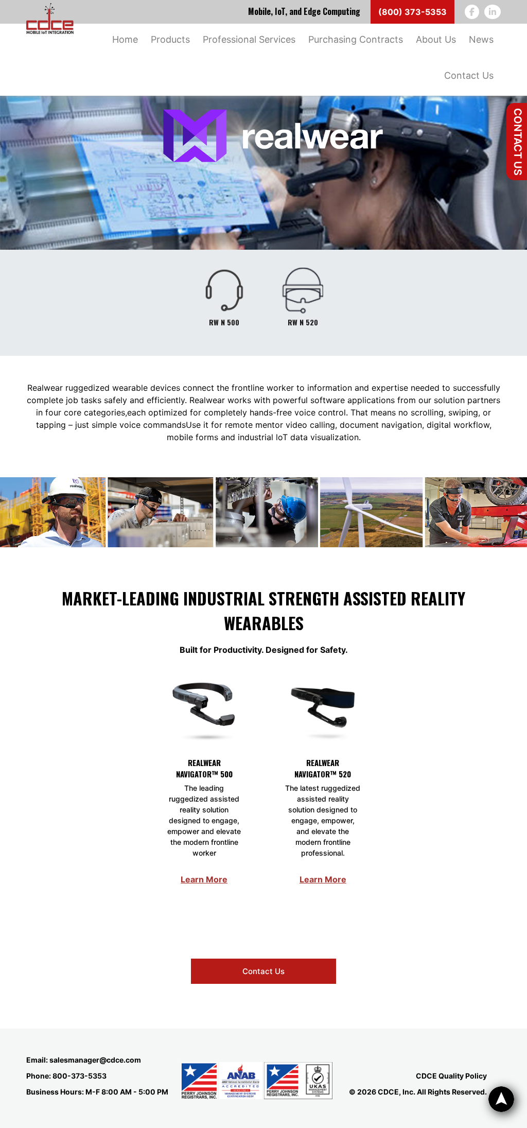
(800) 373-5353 (412, 12)
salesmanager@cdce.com (95, 1059)
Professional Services (249, 39)
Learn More (204, 879)
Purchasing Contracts (355, 39)
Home (125, 39)
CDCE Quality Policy (451, 1075)
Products (170, 39)
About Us (436, 39)
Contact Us (518, 142)
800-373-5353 (79, 1075)
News (481, 39)
